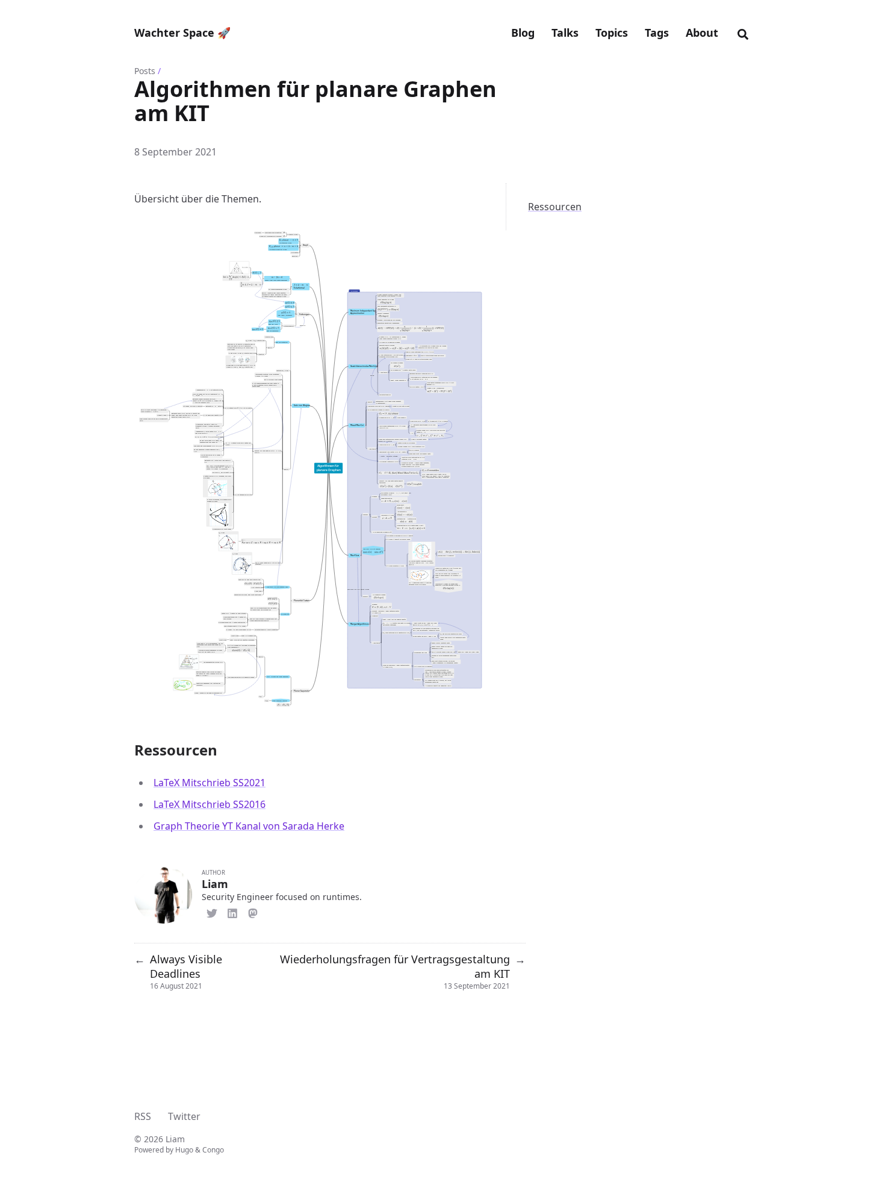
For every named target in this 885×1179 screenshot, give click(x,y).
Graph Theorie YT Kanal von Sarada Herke (249, 826)
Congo (213, 1150)
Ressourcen (555, 206)
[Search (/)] (743, 32)
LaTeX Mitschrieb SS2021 (210, 782)
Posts (144, 71)
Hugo (184, 1150)
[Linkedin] (232, 911)
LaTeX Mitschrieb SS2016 (210, 804)
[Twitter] (212, 911)
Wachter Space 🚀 (182, 32)
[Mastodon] (253, 911)
